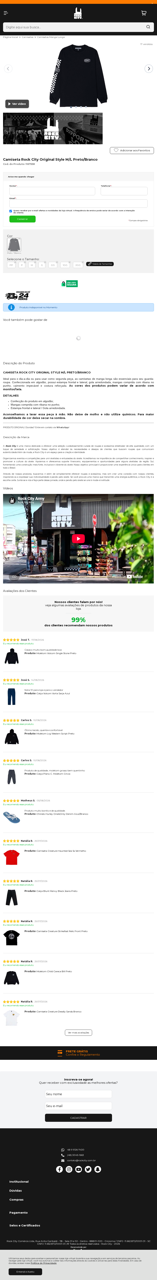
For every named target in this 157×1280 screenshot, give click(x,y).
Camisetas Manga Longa (51, 37)
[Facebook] (59, 1171)
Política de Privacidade (44, 1263)
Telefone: (106, 186)
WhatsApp (62, 427)
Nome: (13, 186)
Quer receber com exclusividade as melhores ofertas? (78, 1082)
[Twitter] (88, 1171)
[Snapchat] (97, 1171)
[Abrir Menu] (6, 13)
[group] (78, 1053)
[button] (71, 107)
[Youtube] (78, 1171)
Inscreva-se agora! (78, 1079)
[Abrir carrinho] (146, 13)
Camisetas (28, 37)
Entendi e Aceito (25, 1271)
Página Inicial (11, 37)
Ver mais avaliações (78, 1032)
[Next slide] (149, 68)
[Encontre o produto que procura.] (148, 27)
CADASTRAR (78, 1117)
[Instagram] (69, 1171)
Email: (12, 198)
